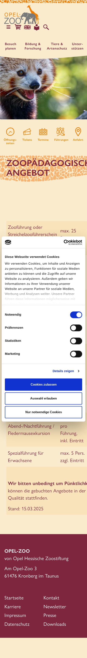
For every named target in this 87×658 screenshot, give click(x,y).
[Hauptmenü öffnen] (8, 27)
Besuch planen (10, 46)
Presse (50, 614)
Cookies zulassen (44, 384)
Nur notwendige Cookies (43, 412)
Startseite (14, 597)
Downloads (55, 623)
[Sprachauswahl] (27, 27)
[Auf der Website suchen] (46, 27)
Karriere (12, 606)
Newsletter (55, 606)
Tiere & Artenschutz (57, 46)
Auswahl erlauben (43, 398)
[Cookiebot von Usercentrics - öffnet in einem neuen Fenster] (63, 242)
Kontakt (51, 597)
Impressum (15, 614)
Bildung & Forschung (33, 46)
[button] (18, 27)
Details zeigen (63, 371)
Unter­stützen (77, 46)
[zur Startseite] (21, 14)
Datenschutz (17, 623)
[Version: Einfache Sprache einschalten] (36, 27)
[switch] (76, 327)
